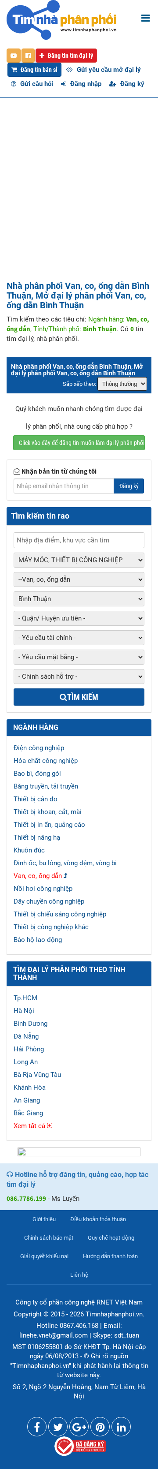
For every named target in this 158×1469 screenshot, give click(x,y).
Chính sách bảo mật (48, 1237)
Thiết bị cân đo (35, 799)
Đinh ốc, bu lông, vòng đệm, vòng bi (65, 863)
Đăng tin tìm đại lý (70, 55)
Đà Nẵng (26, 1036)
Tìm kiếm (82, 697)
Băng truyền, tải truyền (46, 786)
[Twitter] (58, 1429)
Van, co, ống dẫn (38, 876)
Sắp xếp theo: (79, 384)
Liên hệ (79, 1274)
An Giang (27, 1100)
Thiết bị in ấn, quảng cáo (49, 825)
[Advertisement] (79, 197)
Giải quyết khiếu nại (44, 1256)
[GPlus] (79, 1429)
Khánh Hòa (30, 1087)
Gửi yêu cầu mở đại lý (108, 70)
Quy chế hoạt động (111, 1237)
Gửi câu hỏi (35, 84)
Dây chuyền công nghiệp (49, 901)
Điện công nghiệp (39, 748)
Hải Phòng (29, 1049)
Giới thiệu (44, 1219)
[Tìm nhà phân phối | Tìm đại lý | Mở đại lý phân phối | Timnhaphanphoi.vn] (61, 19)
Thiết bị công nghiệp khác (51, 927)
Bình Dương (30, 1024)
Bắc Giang (28, 1113)
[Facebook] (37, 1429)
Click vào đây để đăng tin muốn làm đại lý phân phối (81, 442)
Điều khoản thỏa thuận (98, 1219)
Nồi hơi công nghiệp (43, 889)
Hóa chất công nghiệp (46, 761)
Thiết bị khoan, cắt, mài (48, 812)
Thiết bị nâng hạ (37, 837)
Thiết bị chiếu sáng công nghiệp (60, 914)
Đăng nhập (84, 84)
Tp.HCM (25, 998)
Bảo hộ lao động (38, 940)
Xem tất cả (30, 1126)
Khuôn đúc (29, 850)
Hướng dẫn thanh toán (110, 1256)
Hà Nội (24, 1011)
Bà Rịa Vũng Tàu (37, 1075)
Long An (26, 1062)
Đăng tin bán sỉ (38, 69)
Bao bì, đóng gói (37, 773)
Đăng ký (131, 84)
